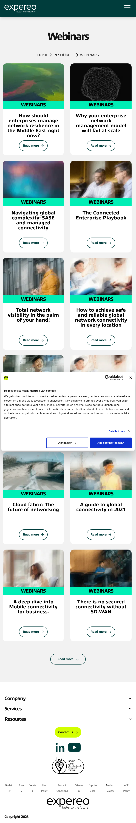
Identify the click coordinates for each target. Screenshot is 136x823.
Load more (65, 659)
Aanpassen (65, 442)
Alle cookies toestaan (110, 442)
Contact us (65, 732)
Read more (31, 145)
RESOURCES (64, 55)
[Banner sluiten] (130, 377)
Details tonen (117, 431)
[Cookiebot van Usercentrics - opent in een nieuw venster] (107, 377)
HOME (42, 55)
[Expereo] (20, 8)
